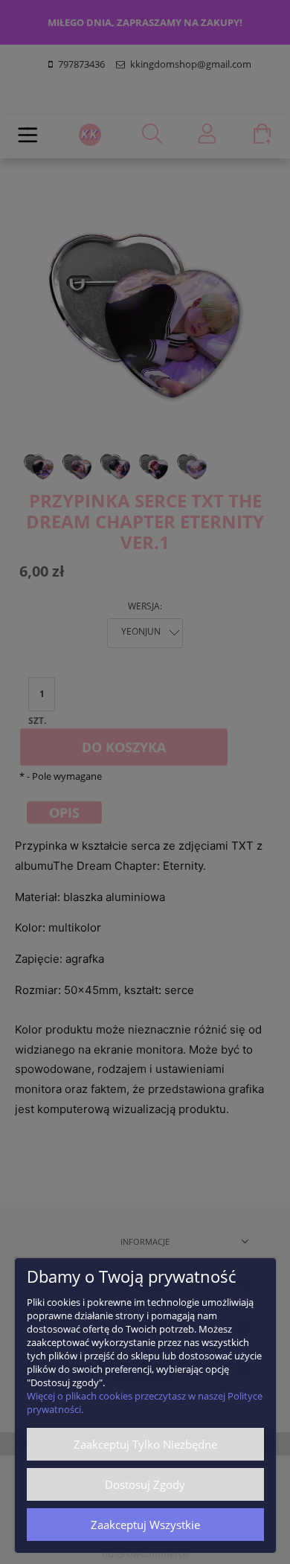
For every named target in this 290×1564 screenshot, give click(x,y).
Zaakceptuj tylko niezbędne (145, 1444)
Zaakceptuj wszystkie (145, 1524)
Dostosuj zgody (145, 1484)
